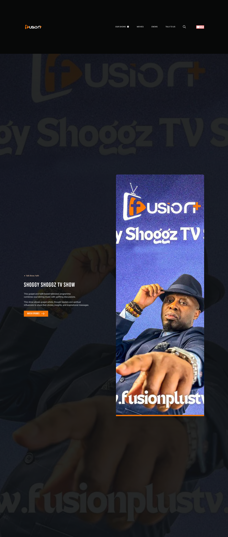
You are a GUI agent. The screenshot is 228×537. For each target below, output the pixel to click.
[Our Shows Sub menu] (128, 27)
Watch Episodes (33, 313)
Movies (140, 27)
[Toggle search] (184, 26)
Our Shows (120, 27)
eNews (154, 27)
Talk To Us (170, 27)
